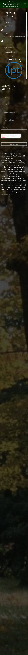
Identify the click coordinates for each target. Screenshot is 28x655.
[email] (2, 30)
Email (7, 33)
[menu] (25, 3)
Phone (7, 23)
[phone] (2, 19)
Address (8, 44)
